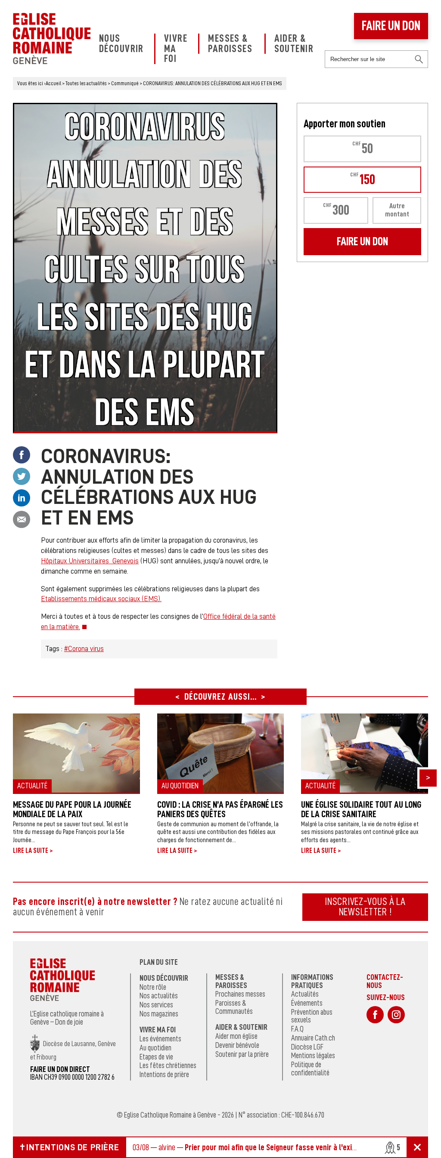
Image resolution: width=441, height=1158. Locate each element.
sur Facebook (375, 1014)
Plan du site (159, 962)
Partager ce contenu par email (21, 519)
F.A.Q (297, 1029)
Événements (307, 1003)
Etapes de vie (156, 1057)
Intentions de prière (164, 1074)
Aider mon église (236, 1036)
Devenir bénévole (237, 1045)
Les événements (160, 1039)
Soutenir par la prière (242, 1054)
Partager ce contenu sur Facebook (21, 454)
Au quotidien (155, 1048)
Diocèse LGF (307, 1047)
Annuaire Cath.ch (313, 1038)
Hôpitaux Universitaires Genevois (90, 561)
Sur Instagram (396, 1014)
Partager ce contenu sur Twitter (21, 476)
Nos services (156, 1005)
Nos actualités (159, 996)
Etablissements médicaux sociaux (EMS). (101, 598)
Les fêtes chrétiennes (168, 1065)
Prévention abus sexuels (311, 1016)
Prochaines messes (240, 994)
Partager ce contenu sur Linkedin (21, 497)
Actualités (305, 994)
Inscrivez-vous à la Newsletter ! (365, 906)
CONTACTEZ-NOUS (384, 981)
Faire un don (391, 25)
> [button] (428, 777)
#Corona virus (84, 648)
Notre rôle (153, 987)
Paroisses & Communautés (234, 1007)
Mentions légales (313, 1055)
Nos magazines (159, 1014)
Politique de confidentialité (310, 1069)
